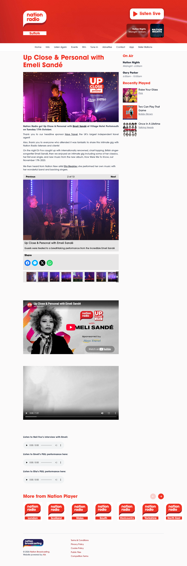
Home (38, 47)
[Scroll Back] (153, 496)
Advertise (107, 47)
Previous (29, 177)
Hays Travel (71, 134)
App (131, 47)
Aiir (44, 555)
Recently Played (136, 83)
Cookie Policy (77, 548)
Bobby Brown (146, 114)
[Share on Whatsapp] (50, 263)
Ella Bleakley (70, 166)
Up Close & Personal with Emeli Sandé (31, 277)
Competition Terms (79, 556)
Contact (120, 47)
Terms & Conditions (80, 540)
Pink (141, 93)
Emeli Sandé (80, 126)
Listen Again (60, 47)
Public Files (76, 552)
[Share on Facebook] (28, 263)
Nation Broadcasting (39, 552)
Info (48, 47)
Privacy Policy (77, 544)
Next (112, 177)
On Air (128, 56)
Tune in (94, 47)
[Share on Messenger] (35, 263)
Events (74, 47)
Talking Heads (146, 128)
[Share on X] (42, 263)
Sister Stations (145, 47)
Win (84, 47)
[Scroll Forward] (161, 496)
